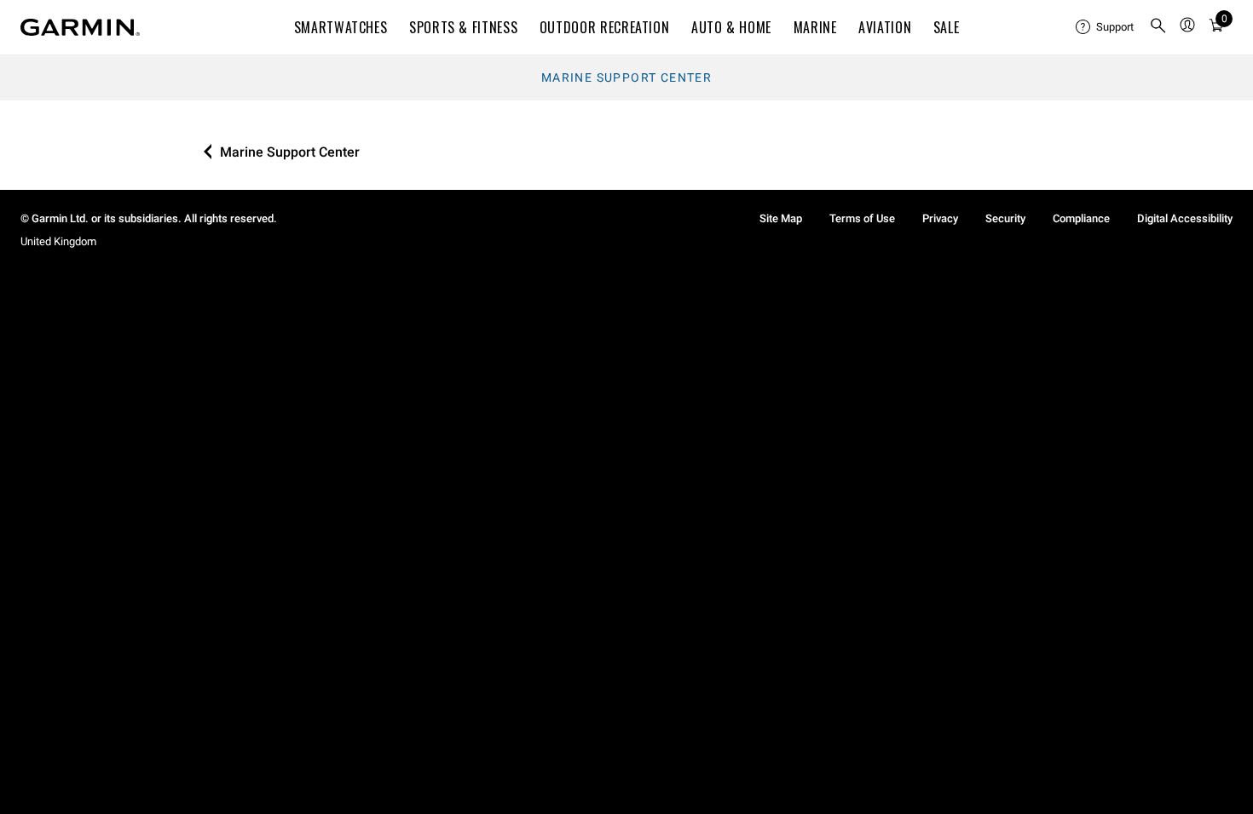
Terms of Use (862, 218)
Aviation (884, 27)
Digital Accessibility (1185, 218)
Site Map (780, 218)
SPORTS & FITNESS (463, 27)
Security (1005, 218)
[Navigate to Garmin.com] (80, 27)
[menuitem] (1105, 27)
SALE (946, 27)
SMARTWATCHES (341, 27)
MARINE (815, 27)
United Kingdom (58, 241)
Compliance (1081, 218)
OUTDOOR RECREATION (605, 27)
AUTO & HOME (731, 27)
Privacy (940, 218)
